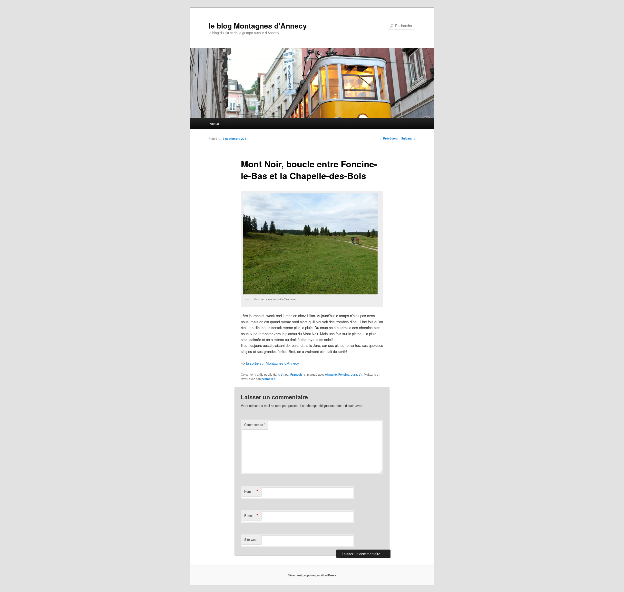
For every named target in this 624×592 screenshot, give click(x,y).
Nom (251, 491)
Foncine (343, 374)
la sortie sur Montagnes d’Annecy (272, 363)
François (296, 374)
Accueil (215, 123)
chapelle (331, 374)
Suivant (408, 138)
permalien (268, 379)
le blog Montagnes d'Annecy (258, 25)
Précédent (389, 138)
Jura (354, 374)
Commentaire (254, 424)
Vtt (282, 374)
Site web (250, 539)
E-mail (251, 516)
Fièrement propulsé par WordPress (312, 575)
